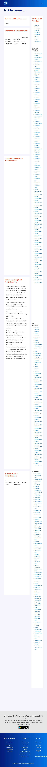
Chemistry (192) (38, 492)
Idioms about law (38, 114)
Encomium (37, 38)
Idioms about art (38, 72)
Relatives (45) (38, 609)
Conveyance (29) (38, 501)
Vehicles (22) (37, 642)
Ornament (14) (38, 598)
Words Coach (23, 763)
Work (36, 369)
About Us (39, 747)
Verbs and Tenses (9, 742)
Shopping (37, 357)
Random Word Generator (25, 751)
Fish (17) (37, 532)
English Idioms (10, 749)
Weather (36, 371)
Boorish (36, 27)
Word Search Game (25, 756)
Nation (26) (37, 587)
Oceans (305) (38, 596)
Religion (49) (37, 611)
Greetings (37, 331)
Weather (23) (37, 646)
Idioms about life (38, 116)
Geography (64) (38, 547)
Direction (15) (38, 515)
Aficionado (37, 25)
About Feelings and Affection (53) (38, 475)
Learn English (9, 751)
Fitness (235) (37, 534)
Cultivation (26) (38, 510)
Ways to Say (25, 743)
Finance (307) (38, 530)
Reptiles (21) (37, 613)
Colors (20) (37, 497)
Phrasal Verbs (25, 747)
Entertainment (38, 355)
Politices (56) (37, 605)
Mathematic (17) (38, 572)
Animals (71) (37, 484)
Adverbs (25, 749)
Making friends (38, 353)
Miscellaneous (38, 373)
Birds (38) (37, 486)
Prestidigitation (38, 28)
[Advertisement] (16, 99)
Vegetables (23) (38, 640)
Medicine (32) (38, 578)
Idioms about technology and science (38, 167)
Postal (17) (37, 607)
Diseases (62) (38, 517)
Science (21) (37, 614)
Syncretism (37, 32)
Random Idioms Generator (25, 753)
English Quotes (10, 747)
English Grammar (9, 745)
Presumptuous (38, 41)
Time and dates (38, 346)
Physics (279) (38, 603)
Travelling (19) (38, 631)
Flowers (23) (37, 536)
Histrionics (37, 30)
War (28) (36, 644)
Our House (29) (38, 600)
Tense (25, 745)
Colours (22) (37, 499)
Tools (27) (37, 625)
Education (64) (38, 526)
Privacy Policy (39, 745)
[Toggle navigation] (42, 3)
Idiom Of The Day (25, 742)
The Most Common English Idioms (38, 53)
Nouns (9, 743)
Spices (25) (37, 616)
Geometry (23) (38, 548)
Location (36, 340)
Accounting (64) (38, 479)
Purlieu (36, 39)
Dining (36, 351)
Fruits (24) (37, 541)
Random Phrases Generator (25, 754)
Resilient (36, 36)
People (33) (37, 602)
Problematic (37, 34)
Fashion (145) (38, 528)
